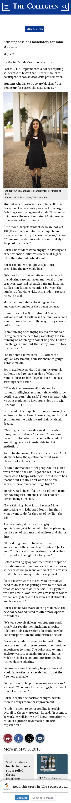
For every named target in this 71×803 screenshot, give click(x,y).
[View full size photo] (35, 139)
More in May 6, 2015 (22, 749)
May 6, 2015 (34, 29)
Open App (22, 797)
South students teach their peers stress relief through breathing (18, 770)
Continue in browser (43, 797)
